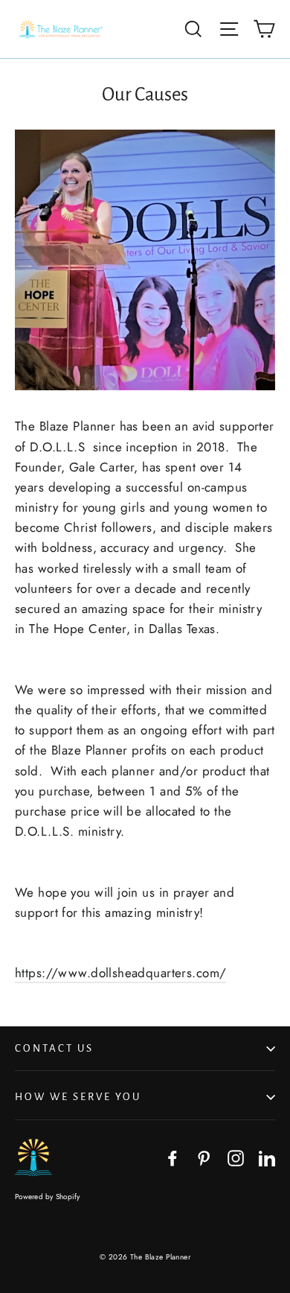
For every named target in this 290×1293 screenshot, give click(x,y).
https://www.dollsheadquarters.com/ (120, 973)
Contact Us (54, 1048)
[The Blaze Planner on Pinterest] (204, 1157)
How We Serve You (78, 1096)
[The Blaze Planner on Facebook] (172, 1157)
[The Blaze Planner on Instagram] (236, 1157)
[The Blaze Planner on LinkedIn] (267, 1157)
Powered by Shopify (47, 1196)
